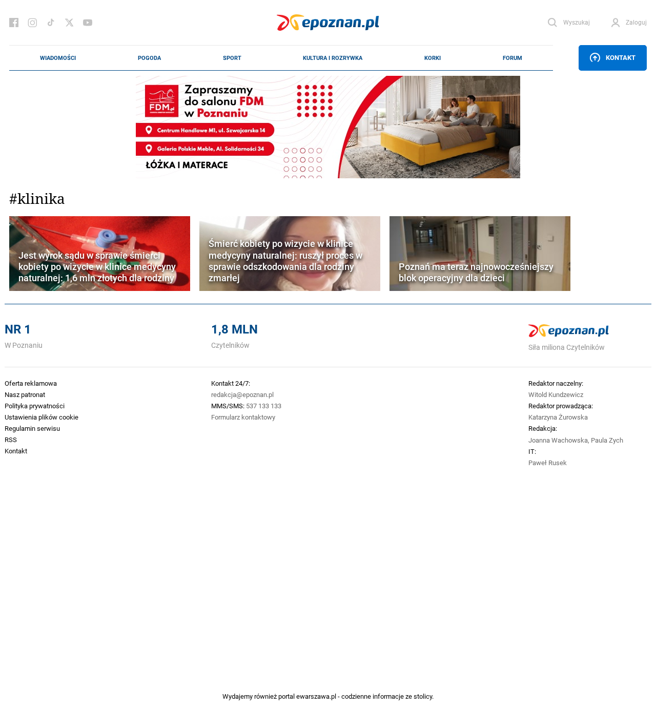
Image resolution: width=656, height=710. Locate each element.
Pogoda (149, 58)
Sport (232, 58)
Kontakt (621, 57)
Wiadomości (58, 58)
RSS (11, 439)
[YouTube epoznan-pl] (87, 22)
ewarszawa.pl (316, 696)
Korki (432, 58)
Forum (512, 58)
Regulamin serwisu (32, 428)
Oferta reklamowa (31, 383)
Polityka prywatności (35, 406)
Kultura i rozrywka (332, 58)
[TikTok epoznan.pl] (50, 22)
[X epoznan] (69, 22)
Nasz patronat (25, 394)
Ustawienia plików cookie (41, 417)
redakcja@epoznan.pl (242, 394)
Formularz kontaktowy (243, 417)
